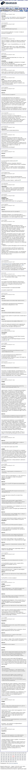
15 (8, 754)
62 (15, 761)
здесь (23, 264)
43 (22, 758)
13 (3, 754)
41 (17, 758)
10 (23, 753)
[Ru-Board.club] (8, 4)
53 (20, 759)
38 (10, 758)
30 (17, 756)
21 (22, 754)
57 (3, 761)
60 (10, 761)
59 (8, 761)
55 (24, 759)
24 (3, 756)
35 (3, 758)
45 (1, 759)
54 (22, 759)
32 (22, 756)
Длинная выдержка (13, 763)
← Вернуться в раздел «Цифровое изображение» (9, 6)
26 (8, 756)
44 (24, 758)
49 (10, 759)
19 (17, 754)
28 (13, 756)
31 (20, 756)
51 (15, 759)
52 (17, 759)
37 (8, 758)
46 (3, 759)
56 (1, 761)
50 (13, 759)
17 (13, 754)
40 (15, 758)
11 (25, 753)
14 (6, 754)
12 (1, 754)
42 (20, 758)
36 (6, 758)
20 (20, 754)
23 (1, 756)
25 (6, 756)
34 (1, 758)
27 (10, 756)
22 (24, 754)
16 (10, 754)
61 (13, 761)
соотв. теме (8, 17)
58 (6, 761)
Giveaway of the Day (7, 263)
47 (6, 759)
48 (8, 759)
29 (15, 756)
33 (24, 756)
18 (15, 754)
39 (13, 758)
